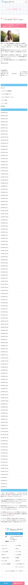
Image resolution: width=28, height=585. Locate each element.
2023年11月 (3, 213)
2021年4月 (3, 308)
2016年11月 (3, 471)
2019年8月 (3, 370)
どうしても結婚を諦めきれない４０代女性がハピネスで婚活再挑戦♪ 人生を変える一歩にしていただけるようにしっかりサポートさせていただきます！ (14, 501)
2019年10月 (3, 364)
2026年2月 (3, 131)
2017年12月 (3, 431)
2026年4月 (3, 124)
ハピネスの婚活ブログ (13, 18)
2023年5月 (3, 232)
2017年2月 (3, 462)
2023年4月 (3, 235)
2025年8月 (3, 149)
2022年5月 (3, 269)
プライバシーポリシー (19, 566)
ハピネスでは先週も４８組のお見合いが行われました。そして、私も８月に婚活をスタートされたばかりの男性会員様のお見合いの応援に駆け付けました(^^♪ (14, 520)
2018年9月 (3, 404)
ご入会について (5, 548)
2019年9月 (3, 367)
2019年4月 (3, 382)
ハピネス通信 (4, 100)
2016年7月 (3, 483)
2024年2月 (3, 204)
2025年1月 (3, 170)
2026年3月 (3, 127)
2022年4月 (3, 272)
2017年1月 (3, 465)
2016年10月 (3, 474)
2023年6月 (3, 229)
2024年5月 (3, 195)
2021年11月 (3, 287)
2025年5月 (3, 158)
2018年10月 (3, 400)
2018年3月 (3, 422)
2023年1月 (3, 244)
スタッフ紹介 (4, 560)
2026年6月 (3, 118)
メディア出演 (4, 103)
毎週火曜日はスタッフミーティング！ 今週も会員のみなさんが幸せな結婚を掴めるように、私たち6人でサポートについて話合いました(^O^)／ (14, 507)
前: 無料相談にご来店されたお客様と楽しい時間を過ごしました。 (4, 73)
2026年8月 (3, 112)
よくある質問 (18, 554)
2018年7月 (3, 410)
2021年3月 (3, 312)
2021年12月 (3, 284)
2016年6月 (3, 486)
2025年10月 (3, 143)
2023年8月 (3, 223)
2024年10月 (3, 180)
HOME (4, 18)
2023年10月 (3, 216)
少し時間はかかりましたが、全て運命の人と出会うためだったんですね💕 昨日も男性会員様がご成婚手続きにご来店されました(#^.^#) (14, 514)
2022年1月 (3, 281)
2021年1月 (3, 318)
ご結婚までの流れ (5, 557)
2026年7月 (3, 115)
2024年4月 (3, 198)
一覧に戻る (14, 73)
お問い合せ (17, 560)
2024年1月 (3, 207)
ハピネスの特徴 (5, 551)
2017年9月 (3, 440)
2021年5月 (3, 305)
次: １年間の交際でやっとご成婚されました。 (23, 73)
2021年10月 (3, 290)
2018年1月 (3, 428)
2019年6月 (3, 376)
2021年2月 (3, 315)
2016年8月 (3, 480)
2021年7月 (3, 299)
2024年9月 (3, 183)
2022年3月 (3, 275)
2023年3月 (3, 238)
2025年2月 (3, 167)
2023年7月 (3, 226)
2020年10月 (3, 327)
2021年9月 (3, 293)
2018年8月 (3, 407)
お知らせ (3, 87)
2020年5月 (3, 342)
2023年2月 (3, 241)
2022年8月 (3, 259)
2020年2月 (3, 351)
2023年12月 (3, 210)
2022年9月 (3, 256)
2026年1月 (3, 134)
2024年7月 (3, 189)
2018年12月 (3, 394)
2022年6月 (3, 265)
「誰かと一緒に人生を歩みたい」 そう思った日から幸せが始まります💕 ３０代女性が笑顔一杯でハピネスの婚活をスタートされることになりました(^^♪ (14, 495)
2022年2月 (3, 278)
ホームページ (4, 545)
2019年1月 (3, 391)
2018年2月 (3, 425)
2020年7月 (3, 336)
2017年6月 (3, 450)
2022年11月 (3, 250)
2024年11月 (3, 177)
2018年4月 (3, 419)
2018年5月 (3, 416)
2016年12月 (3, 468)
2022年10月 (3, 253)
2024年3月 (3, 201)
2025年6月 (3, 155)
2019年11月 (3, 361)
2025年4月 (3, 161)
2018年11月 (3, 397)
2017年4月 (3, 456)
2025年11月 (3, 140)
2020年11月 (3, 324)
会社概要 (17, 557)
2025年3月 (3, 164)
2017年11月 (3, 434)
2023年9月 (3, 219)
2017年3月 (3, 459)
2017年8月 (3, 443)
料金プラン (4, 554)
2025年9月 (3, 146)
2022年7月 (3, 262)
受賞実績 (3, 106)
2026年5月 (3, 121)
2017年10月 (3, 437)
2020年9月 (3, 330)
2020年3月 (3, 348)
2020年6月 (3, 339)
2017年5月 (3, 453)
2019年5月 (3, 379)
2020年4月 (3, 345)
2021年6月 (3, 302)
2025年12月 (3, 137)
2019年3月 (3, 385)
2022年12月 (3, 247)
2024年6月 (3, 192)
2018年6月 (3, 413)
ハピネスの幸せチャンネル (7, 97)
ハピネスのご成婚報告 (6, 91)
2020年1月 (3, 354)
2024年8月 (3, 186)
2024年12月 (3, 173)
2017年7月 (3, 446)
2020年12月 (3, 321)
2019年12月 (3, 358)
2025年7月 (3, 152)
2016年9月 (3, 477)
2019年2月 (3, 388)
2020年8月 (3, 333)
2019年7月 (3, 373)
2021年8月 (3, 296)
